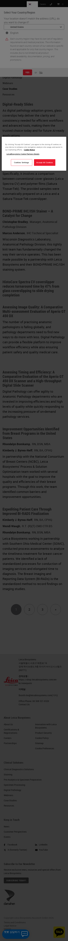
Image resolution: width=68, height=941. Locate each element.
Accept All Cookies (44, 162)
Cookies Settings (21, 162)
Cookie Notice (29, 150)
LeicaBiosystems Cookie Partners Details (22, 154)
